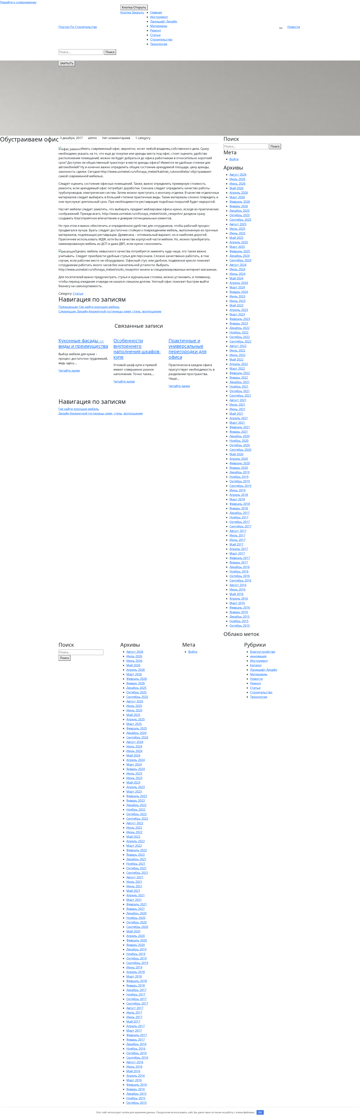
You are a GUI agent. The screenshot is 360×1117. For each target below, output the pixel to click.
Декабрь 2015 (240, 617)
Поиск (110, 52)
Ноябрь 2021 (239, 386)
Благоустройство (262, 652)
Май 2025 (236, 238)
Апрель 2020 (239, 459)
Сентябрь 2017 (240, 526)
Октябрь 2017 (240, 522)
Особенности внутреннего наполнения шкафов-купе (137, 348)
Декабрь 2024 (240, 256)
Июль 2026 (237, 179)
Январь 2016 (239, 612)
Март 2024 (237, 287)
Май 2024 (236, 278)
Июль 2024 (237, 269)
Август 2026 (238, 175)
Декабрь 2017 (240, 513)
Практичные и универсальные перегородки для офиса (187, 348)
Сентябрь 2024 (240, 260)
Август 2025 (238, 224)
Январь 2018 (239, 508)
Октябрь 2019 (240, 481)
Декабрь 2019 (240, 472)
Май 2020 (236, 454)
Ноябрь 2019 (239, 477)
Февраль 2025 (240, 251)
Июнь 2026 (237, 184)
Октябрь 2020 (240, 445)
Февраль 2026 (240, 202)
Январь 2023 (239, 323)
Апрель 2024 (239, 283)
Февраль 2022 (240, 373)
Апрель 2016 (239, 598)
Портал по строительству (77, 27)
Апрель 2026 (239, 193)
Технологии (158, 44)
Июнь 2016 (237, 589)
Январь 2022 (239, 377)
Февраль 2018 (240, 504)
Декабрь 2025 (240, 211)
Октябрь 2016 (240, 576)
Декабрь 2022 (240, 328)
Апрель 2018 (239, 495)
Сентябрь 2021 (240, 396)
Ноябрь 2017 (239, 517)
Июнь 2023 (237, 301)
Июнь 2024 (237, 274)
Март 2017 (237, 553)
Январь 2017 (239, 562)
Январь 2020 (239, 468)
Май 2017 (236, 544)
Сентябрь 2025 (240, 220)
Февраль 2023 (240, 319)
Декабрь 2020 (240, 436)
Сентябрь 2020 (240, 450)
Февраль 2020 (240, 463)
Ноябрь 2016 (239, 571)
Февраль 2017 (240, 558)
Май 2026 (236, 188)
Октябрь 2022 (240, 337)
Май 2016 (236, 594)
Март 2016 (237, 603)
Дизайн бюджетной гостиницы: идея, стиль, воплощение (100, 413)
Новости (293, 27)
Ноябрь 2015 (239, 621)
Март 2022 (237, 368)
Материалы (158, 26)
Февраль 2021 (240, 427)
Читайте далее (69, 371)
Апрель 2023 (239, 310)
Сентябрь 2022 (240, 341)
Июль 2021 (237, 405)
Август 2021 (238, 400)
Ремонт (155, 30)
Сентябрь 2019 (240, 486)
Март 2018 (237, 499)
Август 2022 (238, 346)
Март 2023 (237, 314)
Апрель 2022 (239, 364)
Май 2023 (236, 305)
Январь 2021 (239, 432)
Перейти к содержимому (18, 2)
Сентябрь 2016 (240, 580)
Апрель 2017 (239, 549)
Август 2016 (238, 585)
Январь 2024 (239, 292)
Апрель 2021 (239, 418)
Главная (156, 12)
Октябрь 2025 (240, 215)
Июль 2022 (237, 350)
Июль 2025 (237, 229)
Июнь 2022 (237, 355)
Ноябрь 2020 (239, 441)
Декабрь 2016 (240, 567)
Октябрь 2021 (240, 391)
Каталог (256, 665)
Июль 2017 (237, 535)
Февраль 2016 (240, 607)
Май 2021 (236, 414)
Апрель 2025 (239, 242)
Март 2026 (237, 197)
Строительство (161, 39)
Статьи (155, 35)
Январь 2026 (239, 206)
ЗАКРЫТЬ (67, 63)
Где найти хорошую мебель (78, 409)
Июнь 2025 (237, 233)
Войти (234, 159)
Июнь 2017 (237, 540)
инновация (258, 656)
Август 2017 (238, 531)
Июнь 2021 (237, 409)
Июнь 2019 (237, 490)
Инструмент (159, 17)
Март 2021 (237, 423)
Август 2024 (238, 265)
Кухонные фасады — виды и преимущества (83, 343)
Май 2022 (236, 359)
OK (260, 1112)
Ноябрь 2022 (239, 332)
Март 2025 (237, 247)
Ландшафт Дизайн (163, 21)
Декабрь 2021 (240, 382)
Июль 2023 (237, 296)
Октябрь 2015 (240, 626)
